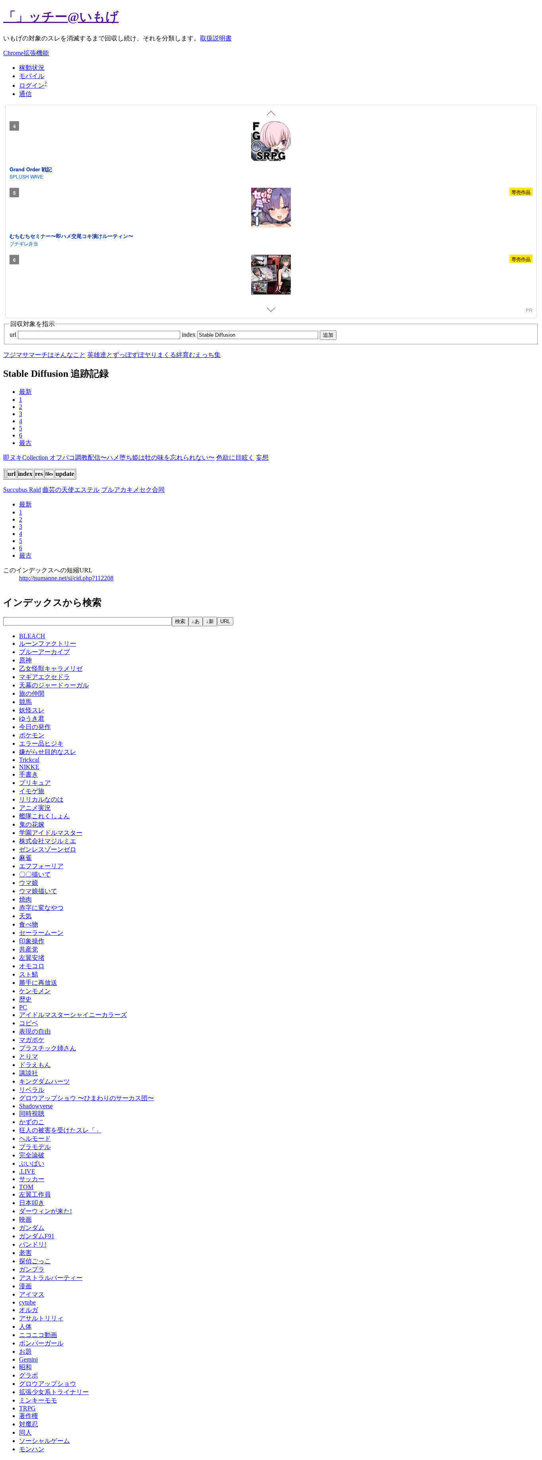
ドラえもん (35, 1064)
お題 (25, 1351)
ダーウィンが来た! (45, 1211)
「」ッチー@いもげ (61, 17)
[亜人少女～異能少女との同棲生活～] (271, 276)
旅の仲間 (31, 693)
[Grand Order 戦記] (271, 142)
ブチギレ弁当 (24, 243)
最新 (25, 391)
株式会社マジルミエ (47, 841)
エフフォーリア (41, 866)
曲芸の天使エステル (71, 489)
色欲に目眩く (235, 457)
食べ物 (28, 924)
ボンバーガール (41, 1343)
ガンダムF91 (36, 1236)
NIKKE (29, 767)
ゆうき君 (31, 718)
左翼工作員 (35, 1194)
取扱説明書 (216, 38)
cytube (27, 1302)
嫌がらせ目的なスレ (47, 751)
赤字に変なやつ (41, 907)
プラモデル (35, 1146)
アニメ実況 (35, 807)
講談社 (28, 1073)
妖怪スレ (31, 710)
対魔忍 (28, 1424)
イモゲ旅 (31, 791)
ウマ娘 (28, 882)
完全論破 (31, 1155)
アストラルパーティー (51, 1277)
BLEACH (32, 636)
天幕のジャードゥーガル (54, 685)
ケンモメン (35, 991)
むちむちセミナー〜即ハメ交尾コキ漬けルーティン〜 (71, 236)
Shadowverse (36, 1106)
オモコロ (31, 966)
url (14, 334)
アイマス (31, 1294)
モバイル (31, 76)
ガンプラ (31, 1269)
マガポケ (31, 1039)
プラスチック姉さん (47, 1048)
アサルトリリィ (41, 1318)
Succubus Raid (22, 489)
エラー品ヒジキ (41, 743)
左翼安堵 (31, 957)
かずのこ (31, 1122)
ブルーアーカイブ (44, 651)
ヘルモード (35, 1138)
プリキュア (35, 782)
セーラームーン (41, 932)
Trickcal (29, 759)
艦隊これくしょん (44, 816)
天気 (25, 916)
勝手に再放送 (38, 982)
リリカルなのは (41, 799)
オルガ (28, 1310)
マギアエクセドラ (44, 676)
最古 (25, 442)
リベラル (31, 1089)
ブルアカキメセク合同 (133, 489)
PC (23, 1007)
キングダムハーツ (44, 1081)
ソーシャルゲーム (44, 1440)
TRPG (27, 1408)
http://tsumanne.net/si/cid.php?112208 (66, 578)
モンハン (31, 1449)
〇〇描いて (35, 874)
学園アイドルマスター (51, 832)
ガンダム (31, 1227)
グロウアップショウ (47, 1383)
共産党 (28, 949)
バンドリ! (32, 1244)
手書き (28, 774)
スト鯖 (28, 974)
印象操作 (31, 941)
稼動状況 (31, 67)
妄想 (262, 457)
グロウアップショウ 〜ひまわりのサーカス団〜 (86, 1098)
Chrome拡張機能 (26, 53)
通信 (25, 93)
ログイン (31, 85)
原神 (25, 660)
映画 (25, 1219)
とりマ (28, 1056)
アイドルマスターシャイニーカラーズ (73, 1014)
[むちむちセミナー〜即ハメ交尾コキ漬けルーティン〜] (271, 209)
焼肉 (25, 899)
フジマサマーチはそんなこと (44, 354)
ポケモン (31, 735)
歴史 (25, 999)
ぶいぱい (31, 1163)
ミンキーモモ (38, 1400)
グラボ (28, 1375)
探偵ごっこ (35, 1261)
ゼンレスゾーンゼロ (47, 849)
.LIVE (27, 1171)
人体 (25, 1326)
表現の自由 (35, 1031)
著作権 (28, 1415)
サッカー (31, 1179)
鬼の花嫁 (31, 824)
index (189, 334)
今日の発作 (35, 726)
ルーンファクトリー (47, 643)
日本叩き (31, 1202)
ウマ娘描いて (38, 891)
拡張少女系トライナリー (54, 1392)
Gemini (28, 1359)
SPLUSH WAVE (26, 176)
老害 (25, 1252)
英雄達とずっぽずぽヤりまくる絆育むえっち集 (154, 354)
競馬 (25, 701)
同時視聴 (31, 1113)
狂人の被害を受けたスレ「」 (60, 1130)
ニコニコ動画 (38, 1334)
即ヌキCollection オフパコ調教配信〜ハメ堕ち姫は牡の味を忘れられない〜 (109, 457)
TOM (26, 1187)
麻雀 (25, 857)
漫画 (25, 1286)
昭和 (25, 1367)
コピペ (28, 1023)
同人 (25, 1432)
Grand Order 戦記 (31, 169)
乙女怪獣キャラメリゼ (51, 668)
